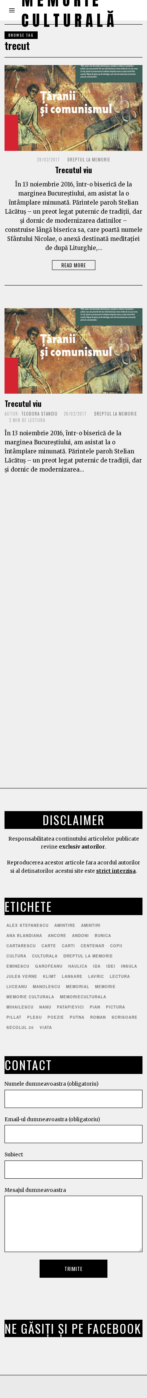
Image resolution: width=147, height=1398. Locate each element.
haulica (77, 966)
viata (46, 1027)
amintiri (91, 925)
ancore (57, 935)
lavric (96, 976)
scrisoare (125, 1017)
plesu (34, 1017)
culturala (45, 956)
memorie (105, 986)
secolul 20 (20, 1027)
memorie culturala (30, 996)
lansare (72, 976)
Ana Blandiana (24, 935)
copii (116, 945)
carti (68, 945)
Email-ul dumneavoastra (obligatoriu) (52, 1119)
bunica (103, 935)
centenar (92, 945)
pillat (13, 1017)
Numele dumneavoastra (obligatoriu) (51, 1084)
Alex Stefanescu (27, 925)
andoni (80, 935)
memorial (77, 986)
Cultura (16, 956)
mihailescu (20, 1007)
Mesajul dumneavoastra (35, 1190)
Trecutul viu (73, 169)
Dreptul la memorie (88, 160)
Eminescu (17, 966)
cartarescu (21, 945)
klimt (49, 976)
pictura (115, 1007)
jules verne (21, 976)
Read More (73, 265)
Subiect (14, 1154)
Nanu (45, 1007)
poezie (55, 1017)
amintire (64, 925)
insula (129, 966)
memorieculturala (83, 996)
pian (95, 1007)
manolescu (46, 986)
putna (77, 1017)
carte (48, 945)
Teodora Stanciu (39, 414)
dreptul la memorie (88, 956)
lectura (120, 976)
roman (98, 1017)
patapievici (70, 1007)
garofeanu (49, 966)
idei (110, 966)
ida (97, 966)
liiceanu (16, 986)
